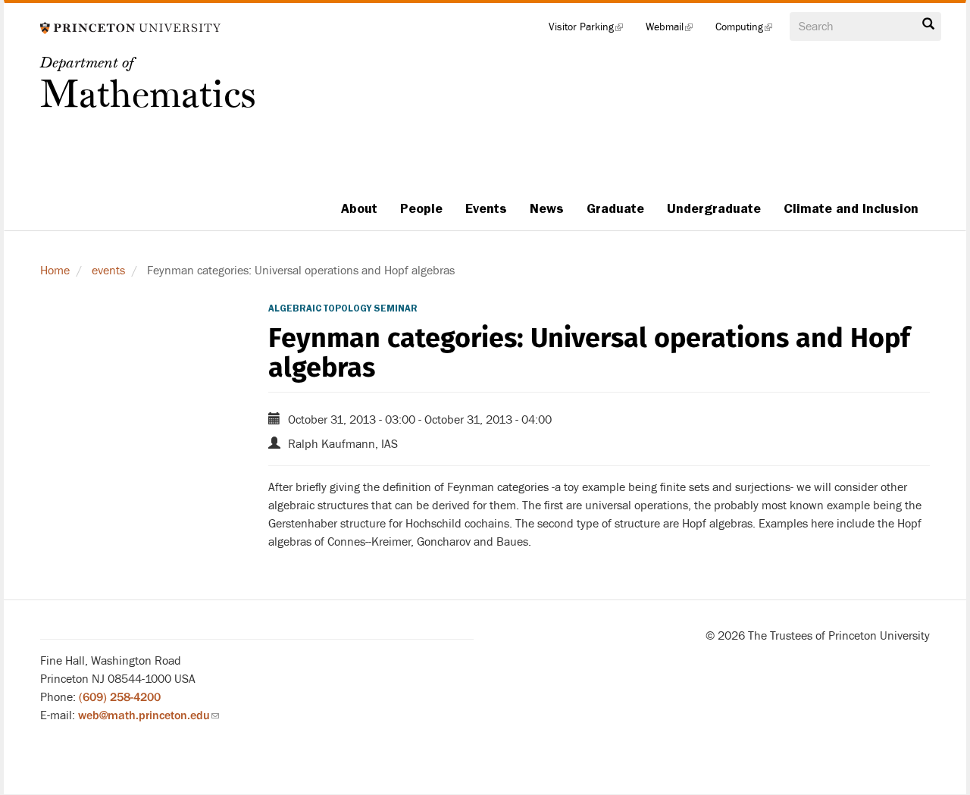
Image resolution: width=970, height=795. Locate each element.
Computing (749, 30)
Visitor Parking (591, 30)
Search (928, 28)
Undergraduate (714, 208)
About (359, 208)
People (421, 208)
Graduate (615, 208)
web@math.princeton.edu (148, 715)
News (547, 208)
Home (55, 270)
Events (486, 208)
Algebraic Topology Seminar (343, 308)
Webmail (675, 30)
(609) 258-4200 (120, 697)
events (108, 270)
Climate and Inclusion (851, 208)
